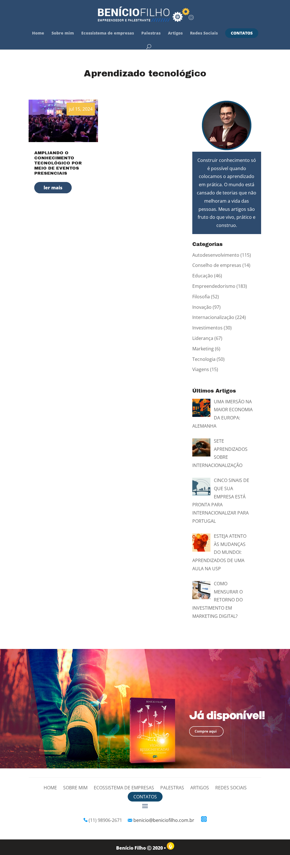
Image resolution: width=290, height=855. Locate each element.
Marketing (203, 349)
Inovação (202, 307)
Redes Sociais (204, 33)
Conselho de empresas (216, 265)
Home (38, 33)
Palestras (151, 33)
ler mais (53, 188)
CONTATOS (242, 33)
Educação (202, 276)
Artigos (175, 33)
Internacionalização (213, 317)
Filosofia (201, 296)
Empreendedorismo (213, 286)
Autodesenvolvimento (215, 255)
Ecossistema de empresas (107, 33)
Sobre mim (63, 33)
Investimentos (207, 328)
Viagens (200, 369)
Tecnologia (204, 359)
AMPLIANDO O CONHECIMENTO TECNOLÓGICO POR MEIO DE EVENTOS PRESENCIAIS (58, 163)
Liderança (202, 338)
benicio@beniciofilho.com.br (163, 820)
